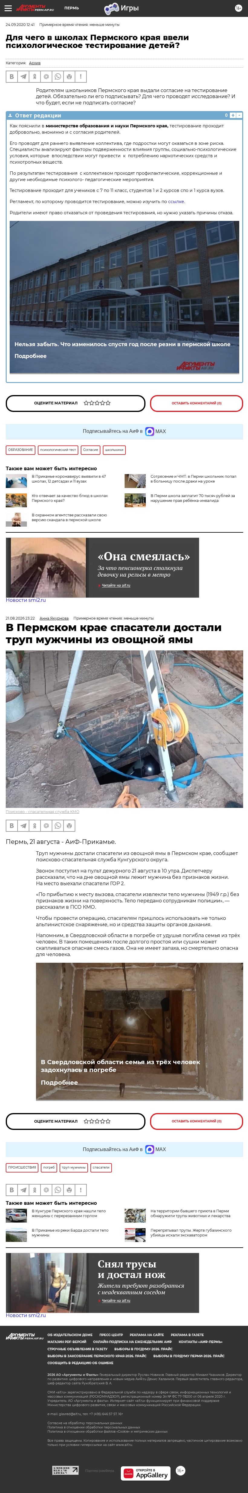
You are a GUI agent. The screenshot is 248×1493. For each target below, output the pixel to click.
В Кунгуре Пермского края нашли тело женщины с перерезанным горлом (69, 1213)
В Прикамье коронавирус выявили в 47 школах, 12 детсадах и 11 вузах (69, 478)
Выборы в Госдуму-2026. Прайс (143, 1349)
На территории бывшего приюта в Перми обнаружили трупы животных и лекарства (190, 1213)
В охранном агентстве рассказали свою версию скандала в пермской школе (69, 517)
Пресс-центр (111, 1335)
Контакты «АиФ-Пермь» (201, 1342)
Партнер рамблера (99, 1470)
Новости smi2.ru (26, 600)
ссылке (176, 201)
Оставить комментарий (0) (197, 403)
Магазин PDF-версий (66, 1342)
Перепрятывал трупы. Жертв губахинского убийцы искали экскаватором (191, 1232)
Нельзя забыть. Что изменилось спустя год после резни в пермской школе (122, 344)
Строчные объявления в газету (77, 1349)
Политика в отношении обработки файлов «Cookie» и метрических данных (107, 1432)
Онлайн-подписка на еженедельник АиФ (132, 1342)
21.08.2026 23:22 (20, 618)
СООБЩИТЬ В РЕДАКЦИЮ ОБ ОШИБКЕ (80, 1363)
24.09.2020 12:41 (20, 24)
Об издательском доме (70, 1335)
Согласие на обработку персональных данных (84, 1423)
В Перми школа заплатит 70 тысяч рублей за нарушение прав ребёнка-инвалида (193, 498)
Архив (35, 63)
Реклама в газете (187, 1335)
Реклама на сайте (147, 1335)
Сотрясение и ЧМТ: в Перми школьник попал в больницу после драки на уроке (194, 478)
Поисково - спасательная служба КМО (42, 811)
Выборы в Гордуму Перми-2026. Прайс (188, 1356)
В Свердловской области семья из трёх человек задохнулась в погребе (120, 1065)
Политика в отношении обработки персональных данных (93, 1427)
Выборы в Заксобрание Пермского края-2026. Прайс (96, 1356)
